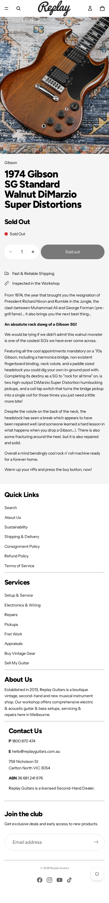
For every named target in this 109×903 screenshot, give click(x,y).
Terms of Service (19, 565)
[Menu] (6, 8)
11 (77, 147)
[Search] (18, 8)
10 (72, 147)
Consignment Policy (22, 546)
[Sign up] (96, 842)
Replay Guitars (59, 868)
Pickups (11, 624)
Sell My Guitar (16, 662)
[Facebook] (39, 880)
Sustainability (16, 527)
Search (10, 507)
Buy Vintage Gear (19, 653)
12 (83, 147)
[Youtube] (59, 880)
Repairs (11, 614)
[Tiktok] (69, 880)
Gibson (10, 162)
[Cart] (102, 8)
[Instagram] (49, 880)
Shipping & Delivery (21, 536)
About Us (12, 517)
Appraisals (13, 643)
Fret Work (13, 634)
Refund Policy (16, 555)
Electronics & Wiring (22, 605)
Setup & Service (18, 595)
